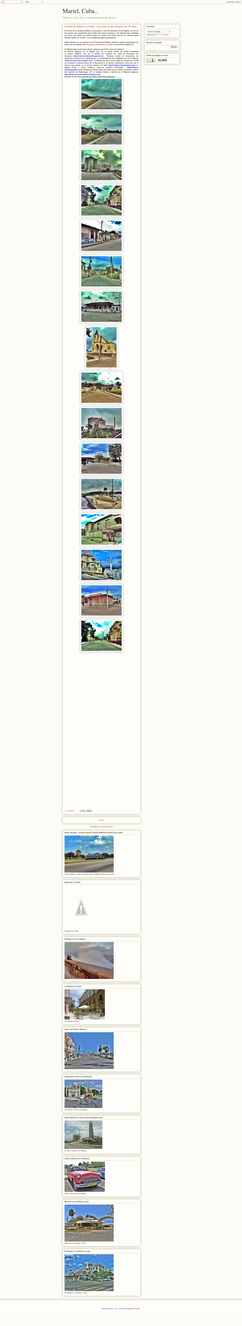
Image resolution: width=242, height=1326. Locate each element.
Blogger (137, 1308)
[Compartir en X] (86, 811)
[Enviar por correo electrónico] (81, 811)
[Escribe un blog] (83, 811)
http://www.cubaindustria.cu (97, 44)
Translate (165, 35)
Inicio (101, 820)
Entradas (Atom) (107, 827)
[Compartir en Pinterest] (90, 811)
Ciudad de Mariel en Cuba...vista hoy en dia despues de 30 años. (101, 26)
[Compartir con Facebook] (88, 811)
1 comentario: (70, 811)
